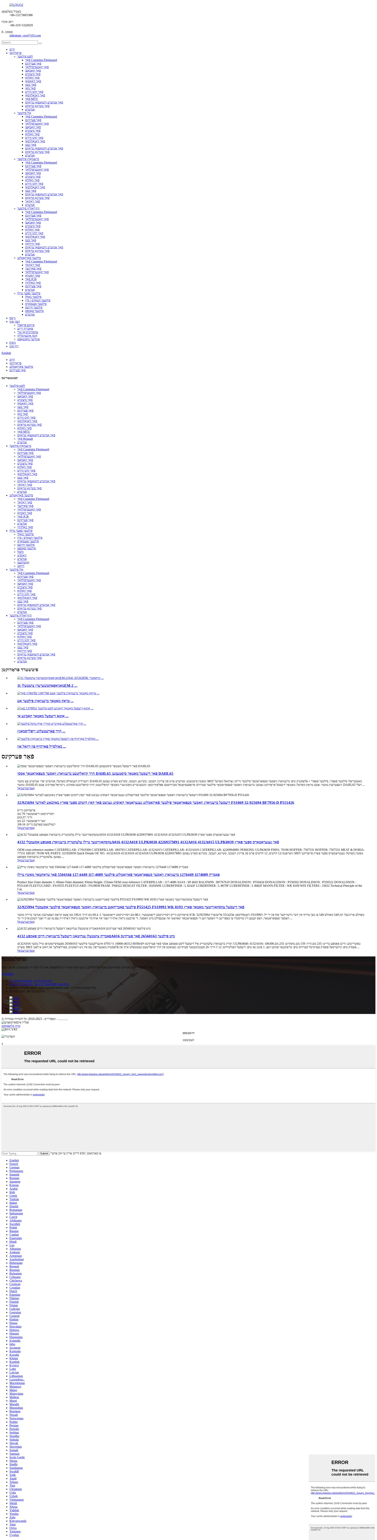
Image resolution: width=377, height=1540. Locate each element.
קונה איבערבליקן (27, 335)
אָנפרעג (30, 788)
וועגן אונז (14, 321)
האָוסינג (21, 555)
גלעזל (20, 552)
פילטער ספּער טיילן (28, 293)
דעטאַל (21, 788)
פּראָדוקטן (15, 53)
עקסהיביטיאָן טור (27, 332)
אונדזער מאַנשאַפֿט (28, 339)
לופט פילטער (25, 56)
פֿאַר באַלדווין (33, 282)
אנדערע (30, 109)
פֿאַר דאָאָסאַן (33, 81)
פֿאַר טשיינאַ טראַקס (37, 106)
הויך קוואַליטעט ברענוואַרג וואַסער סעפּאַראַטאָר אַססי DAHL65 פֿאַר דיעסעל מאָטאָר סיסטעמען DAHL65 (95, 773)
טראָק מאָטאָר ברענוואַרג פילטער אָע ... (45, 701)
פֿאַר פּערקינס (33, 63)
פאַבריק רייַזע (25, 328)
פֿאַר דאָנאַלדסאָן (35, 95)
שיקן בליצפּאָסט (11, 1026)
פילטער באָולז (33, 296)
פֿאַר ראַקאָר (32, 201)
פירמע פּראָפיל (25, 325)
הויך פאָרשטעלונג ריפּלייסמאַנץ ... (41, 731)
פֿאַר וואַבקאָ (32, 275)
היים (12, 49)
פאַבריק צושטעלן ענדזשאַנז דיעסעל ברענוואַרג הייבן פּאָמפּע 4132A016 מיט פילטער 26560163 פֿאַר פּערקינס (96, 936)
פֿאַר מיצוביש (32, 74)
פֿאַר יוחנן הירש (34, 91)
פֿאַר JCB (31, 279)
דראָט (20, 566)
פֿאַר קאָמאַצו (33, 70)
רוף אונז (14, 346)
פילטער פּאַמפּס (34, 311)
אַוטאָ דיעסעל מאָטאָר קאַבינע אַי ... (43, 716)
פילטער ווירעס (33, 307)
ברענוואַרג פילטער (28, 159)
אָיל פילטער (24, 113)
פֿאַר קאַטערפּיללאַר (37, 67)
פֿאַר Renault (25, 438)
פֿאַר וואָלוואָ (32, 77)
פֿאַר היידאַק (32, 243)
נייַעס (12, 318)
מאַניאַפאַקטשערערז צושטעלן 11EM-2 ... (47, 686)
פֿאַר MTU (31, 99)
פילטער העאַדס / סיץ (37, 300)
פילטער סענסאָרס (36, 304)
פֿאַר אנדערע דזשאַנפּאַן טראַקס (44, 102)
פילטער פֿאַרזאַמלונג (29, 258)
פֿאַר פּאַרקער (33, 268)
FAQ (12, 342)
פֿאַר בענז (30, 84)
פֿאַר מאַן (30, 88)
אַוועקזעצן (23, 562)
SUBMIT (8, 974)
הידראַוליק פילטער (28, 208)
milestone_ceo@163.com (25, 35)
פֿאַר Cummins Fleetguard (41, 60)
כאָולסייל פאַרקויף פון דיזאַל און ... (41, 746)
